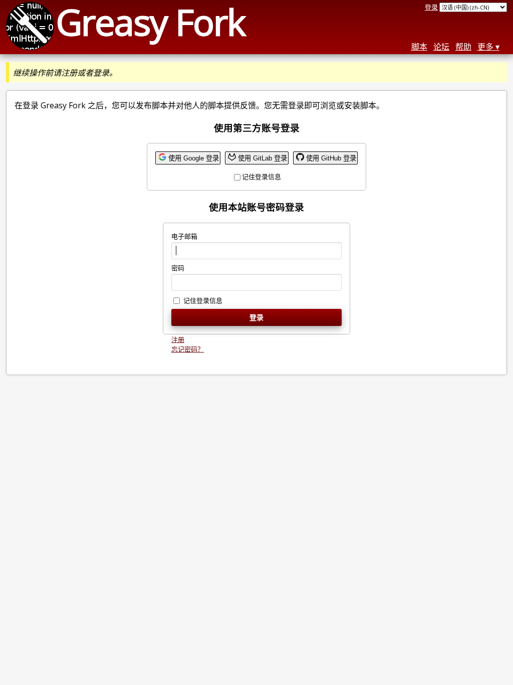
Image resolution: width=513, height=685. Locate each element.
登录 (431, 7)
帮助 (463, 46)
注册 (177, 339)
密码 (177, 267)
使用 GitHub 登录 (331, 158)
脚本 (419, 46)
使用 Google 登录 (193, 158)
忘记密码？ (187, 349)
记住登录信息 (261, 176)
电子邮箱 (184, 236)
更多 (485, 46)
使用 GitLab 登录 (262, 158)
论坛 (441, 46)
